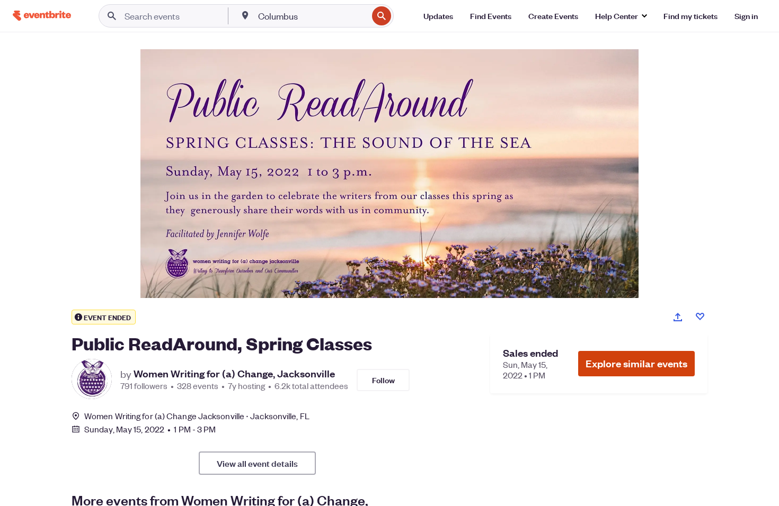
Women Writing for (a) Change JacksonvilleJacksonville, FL (196, 415)
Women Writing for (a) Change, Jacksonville (234, 373)
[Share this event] (677, 317)
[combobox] (312, 16)
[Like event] (700, 316)
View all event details (257, 463)
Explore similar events (636, 363)
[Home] (42, 15)
